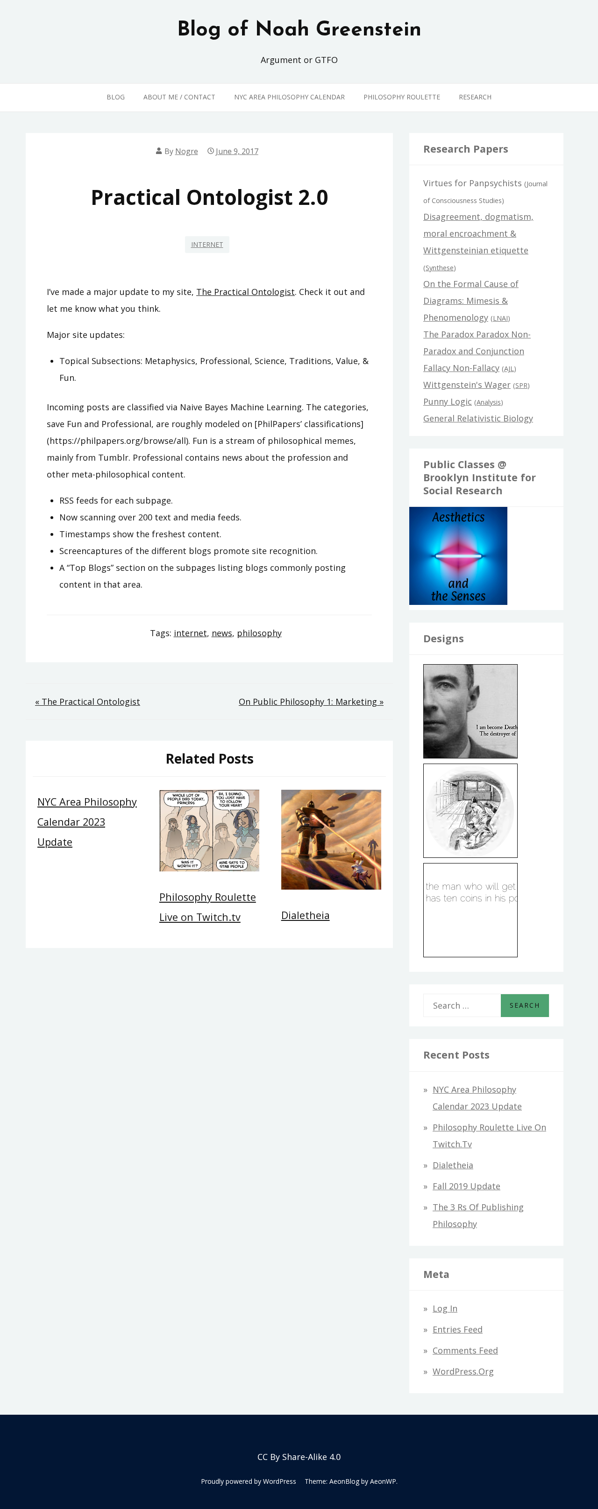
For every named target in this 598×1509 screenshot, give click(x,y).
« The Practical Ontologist (87, 701)
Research (475, 96)
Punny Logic (447, 401)
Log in (445, 1308)
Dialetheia (305, 915)
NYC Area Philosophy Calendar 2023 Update (87, 822)
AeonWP (383, 1481)
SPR (521, 385)
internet (207, 244)
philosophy (259, 633)
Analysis (489, 402)
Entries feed (458, 1329)
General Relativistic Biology (478, 418)
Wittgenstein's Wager (467, 384)
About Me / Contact (179, 96)
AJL (509, 368)
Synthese (440, 267)
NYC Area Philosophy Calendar (289, 96)
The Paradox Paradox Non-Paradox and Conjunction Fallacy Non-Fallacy (477, 351)
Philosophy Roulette (401, 96)
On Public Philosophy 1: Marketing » (311, 701)
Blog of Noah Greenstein (299, 30)
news (222, 633)
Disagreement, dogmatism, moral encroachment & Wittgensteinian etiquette (478, 233)
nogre (186, 151)
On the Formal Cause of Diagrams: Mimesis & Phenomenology (471, 300)
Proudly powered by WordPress (248, 1481)
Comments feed (465, 1350)
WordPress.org (463, 1371)
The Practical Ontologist (245, 291)
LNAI (500, 318)
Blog (116, 96)
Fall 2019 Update (466, 1186)
